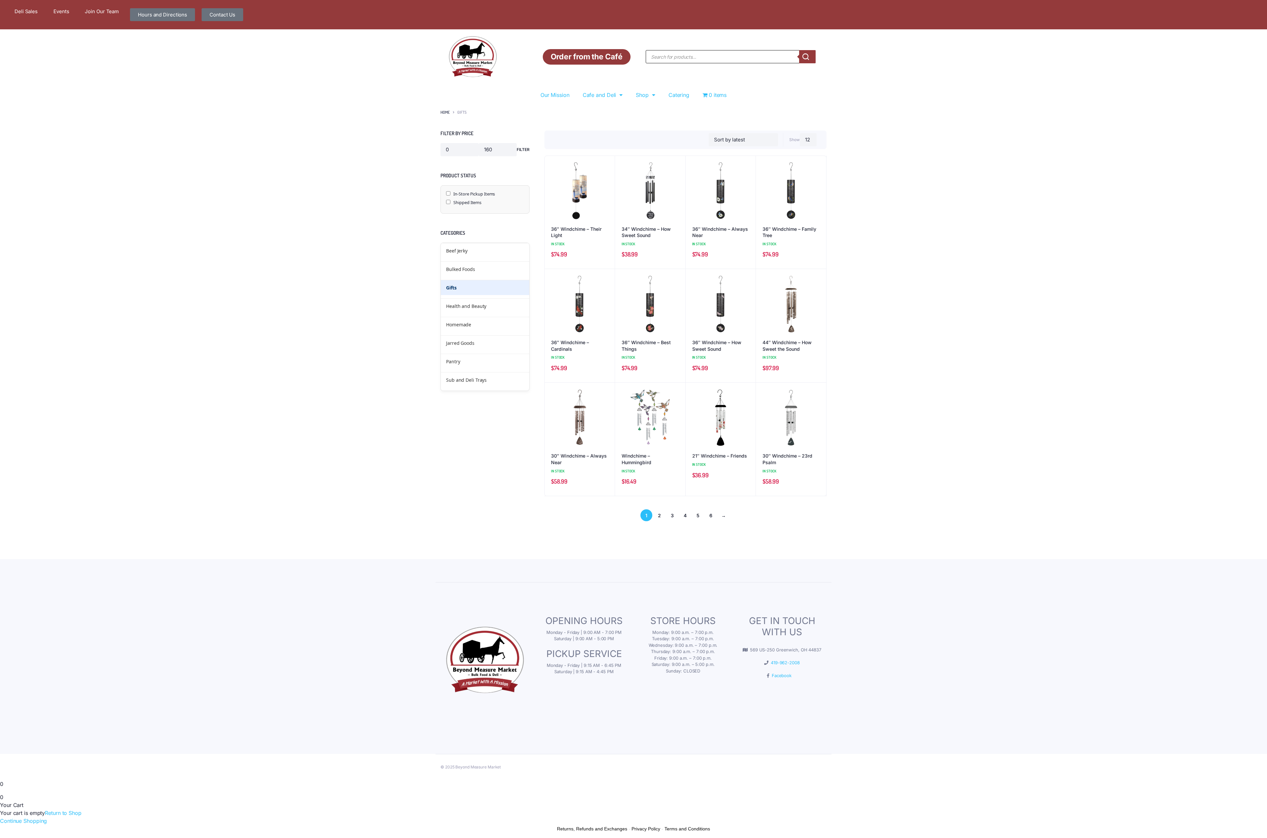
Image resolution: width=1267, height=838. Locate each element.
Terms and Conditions (687, 828)
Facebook (780, 675)
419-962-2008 (784, 662)
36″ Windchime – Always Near (720, 232)
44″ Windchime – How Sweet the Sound (787, 346)
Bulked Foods (460, 269)
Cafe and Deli (599, 95)
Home (445, 112)
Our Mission (554, 95)
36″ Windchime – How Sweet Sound (716, 346)
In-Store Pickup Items (474, 194)
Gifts (451, 287)
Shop (642, 95)
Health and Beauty (466, 306)
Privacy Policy (646, 828)
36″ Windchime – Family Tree (789, 232)
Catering (678, 95)
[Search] (807, 56)
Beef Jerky (457, 251)
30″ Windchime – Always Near (579, 459)
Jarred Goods (460, 343)
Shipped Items (467, 202)
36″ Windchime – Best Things (646, 346)
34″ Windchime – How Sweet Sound (646, 232)
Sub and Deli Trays (466, 380)
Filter (523, 149)
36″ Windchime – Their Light (576, 232)
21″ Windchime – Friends (719, 456)
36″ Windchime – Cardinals (570, 346)
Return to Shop (63, 813)
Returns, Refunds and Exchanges (592, 828)
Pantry (453, 361)
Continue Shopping (23, 821)
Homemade (458, 324)
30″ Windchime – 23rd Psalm (787, 459)
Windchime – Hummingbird (636, 459)
